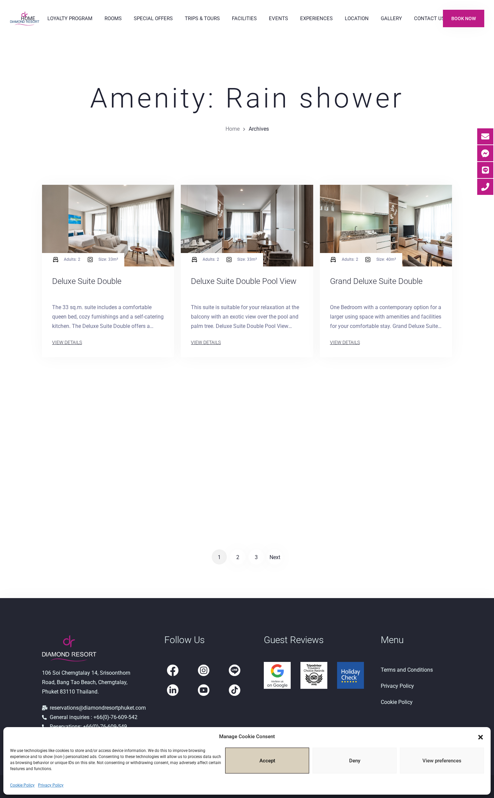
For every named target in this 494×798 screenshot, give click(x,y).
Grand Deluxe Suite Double (376, 281)
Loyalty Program (69, 18)
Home (28, 18)
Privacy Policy (51, 785)
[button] (480, 736)
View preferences (441, 761)
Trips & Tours (202, 18)
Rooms (113, 18)
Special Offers (153, 18)
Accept (267, 761)
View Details (67, 342)
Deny (354, 761)
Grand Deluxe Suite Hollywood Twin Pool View (382, 473)
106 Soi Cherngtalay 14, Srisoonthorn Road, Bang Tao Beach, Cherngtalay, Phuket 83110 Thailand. (86, 682)
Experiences (316, 18)
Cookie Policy (22, 785)
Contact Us (429, 18)
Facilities (244, 18)
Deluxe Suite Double (86, 281)
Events (278, 18)
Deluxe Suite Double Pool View (243, 281)
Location (357, 18)
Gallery (391, 18)
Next (275, 557)
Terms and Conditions (407, 670)
